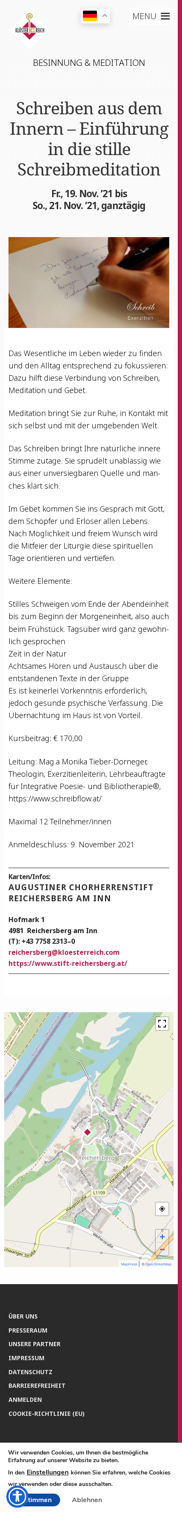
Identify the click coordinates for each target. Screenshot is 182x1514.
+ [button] (162, 1236)
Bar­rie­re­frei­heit (37, 1385)
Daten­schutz (30, 1372)
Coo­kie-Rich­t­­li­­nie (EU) (46, 1413)
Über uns (23, 1316)
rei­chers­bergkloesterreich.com (64, 952)
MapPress (129, 1264)
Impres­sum (26, 1358)
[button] (144, 16)
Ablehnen (87, 1500)
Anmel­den (25, 1399)
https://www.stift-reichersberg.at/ (67, 963)
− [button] (162, 1248)
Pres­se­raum (27, 1330)
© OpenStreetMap (156, 1264)
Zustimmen (34, 1500)
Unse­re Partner (34, 1344)
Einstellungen (48, 1472)
